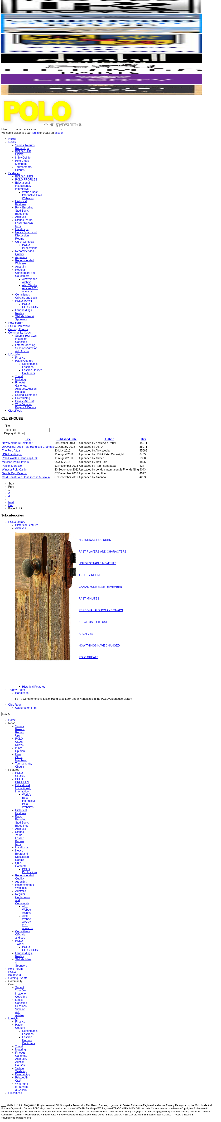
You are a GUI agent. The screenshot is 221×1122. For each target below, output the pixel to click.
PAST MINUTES (89, 598)
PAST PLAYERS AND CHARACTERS (103, 551)
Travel (19, 376)
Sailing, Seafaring (26, 394)
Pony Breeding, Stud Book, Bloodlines (24, 210)
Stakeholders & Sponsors (24, 318)
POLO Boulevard (19, 326)
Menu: (5, 129)
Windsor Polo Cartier (14, 469)
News (12, 142)
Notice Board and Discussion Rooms (26, 235)
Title (28, 439)
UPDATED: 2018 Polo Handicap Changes (28, 446)
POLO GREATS (88, 657)
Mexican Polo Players (15, 461)
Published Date (67, 439)
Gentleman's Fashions (29, 365)
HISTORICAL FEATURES (95, 539)
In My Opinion (23, 157)
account (59, 132)
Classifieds (15, 410)
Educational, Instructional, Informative (23, 185)
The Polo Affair (11, 450)
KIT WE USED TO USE (93, 622)
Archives (20, 216)
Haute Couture (24, 360)
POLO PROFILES (26, 179)
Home (12, 138)
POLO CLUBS (24, 176)
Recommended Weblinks (24, 262)
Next (11, 502)
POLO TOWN (23, 300)
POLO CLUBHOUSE (31, 305)
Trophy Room (16, 689)
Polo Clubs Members (22, 162)
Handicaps (21, 229)
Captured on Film (25, 707)
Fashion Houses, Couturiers (32, 372)
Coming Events (18, 329)
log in (35, 132)
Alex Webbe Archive (29, 281)
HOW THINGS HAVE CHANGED (99, 645)
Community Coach (20, 332)
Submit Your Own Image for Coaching (26, 338)
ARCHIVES (86, 633)
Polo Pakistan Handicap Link (19, 458)
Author (109, 439)
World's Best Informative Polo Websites (32, 195)
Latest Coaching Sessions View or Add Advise (26, 348)
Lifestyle (14, 354)
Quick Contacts (24, 241)
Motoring (20, 379)
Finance (20, 357)
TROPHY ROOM (89, 575)
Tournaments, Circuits (23, 168)
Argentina (21, 257)
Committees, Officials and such (26, 296)
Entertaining (22, 398)
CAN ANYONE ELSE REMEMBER (100, 586)
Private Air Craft (24, 401)
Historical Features (21, 203)
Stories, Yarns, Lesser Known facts (24, 223)
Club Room (15, 704)
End (10, 505)
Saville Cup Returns (14, 473)
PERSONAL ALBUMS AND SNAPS (101, 610)
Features (14, 173)
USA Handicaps (12, 454)
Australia (20, 266)
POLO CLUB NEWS (23, 153)
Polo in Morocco (12, 465)
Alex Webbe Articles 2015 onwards (30, 288)
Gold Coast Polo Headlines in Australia (26, 477)
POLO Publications (29, 246)
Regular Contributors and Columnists (25, 272)
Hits (143, 439)
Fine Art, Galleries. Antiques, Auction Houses (26, 387)
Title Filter (10, 429)
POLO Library (16, 521)
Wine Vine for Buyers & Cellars (25, 406)
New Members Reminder (17, 442)
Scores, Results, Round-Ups (25, 147)
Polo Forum (15, 322)
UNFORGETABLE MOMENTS (97, 563)
